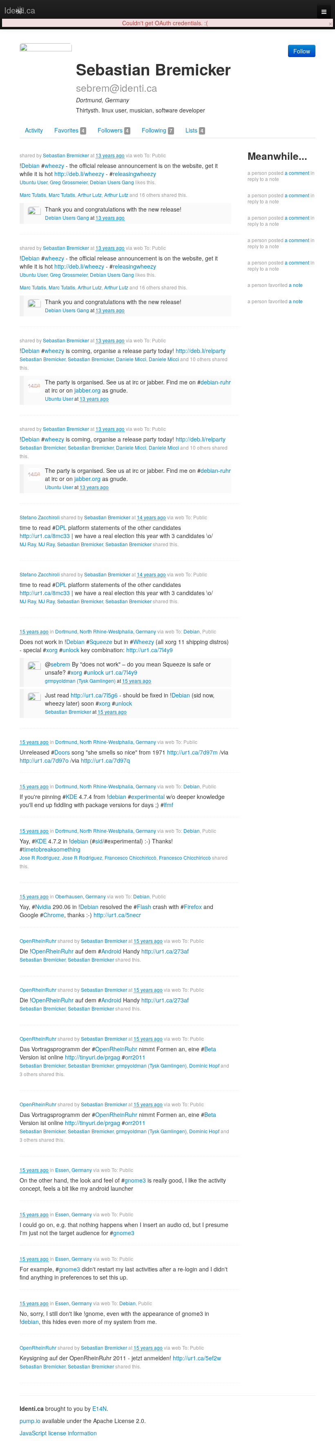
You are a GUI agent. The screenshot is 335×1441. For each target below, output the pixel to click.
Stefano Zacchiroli (40, 517)
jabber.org (87, 390)
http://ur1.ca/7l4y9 (149, 650)
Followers (113, 130)
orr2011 (135, 1057)
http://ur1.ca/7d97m (192, 752)
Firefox (193, 907)
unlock (71, 650)
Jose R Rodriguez (40, 857)
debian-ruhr (216, 382)
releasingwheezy (134, 174)
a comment (297, 172)
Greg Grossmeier (68, 182)
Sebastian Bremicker (66, 155)
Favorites (69, 130)
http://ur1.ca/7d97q (105, 760)
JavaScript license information (58, 1433)
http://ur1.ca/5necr (117, 915)
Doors (62, 752)
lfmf (168, 805)
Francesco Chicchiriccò (130, 857)
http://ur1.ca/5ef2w (197, 1358)
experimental (148, 796)
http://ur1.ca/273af (165, 951)
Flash (144, 907)
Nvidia (43, 907)
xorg (52, 650)
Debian (191, 631)
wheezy (54, 165)
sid (99, 841)
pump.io (30, 1421)
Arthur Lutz (90, 194)
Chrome (53, 915)
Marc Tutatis (33, 194)
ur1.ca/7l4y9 (121, 672)
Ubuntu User (33, 182)
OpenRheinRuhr (38, 940)
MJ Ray (28, 544)
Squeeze (100, 642)
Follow (301, 51)
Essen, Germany (73, 1169)
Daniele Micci (131, 358)
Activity (34, 130)
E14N (99, 1408)
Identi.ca (19, 10)
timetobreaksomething (51, 849)
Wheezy (143, 642)
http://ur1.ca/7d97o (44, 760)
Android (111, 951)
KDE (71, 796)
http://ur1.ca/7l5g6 (94, 695)
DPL (61, 527)
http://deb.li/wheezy (79, 174)
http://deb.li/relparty (201, 350)
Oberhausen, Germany (80, 896)
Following (157, 130)
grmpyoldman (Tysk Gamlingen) (80, 680)
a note (296, 284)
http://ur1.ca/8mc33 (45, 536)
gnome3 (135, 1180)
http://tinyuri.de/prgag (92, 1057)
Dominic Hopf (204, 1065)
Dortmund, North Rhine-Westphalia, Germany (105, 631)
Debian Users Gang (112, 182)
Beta (210, 1049)
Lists (194, 130)
